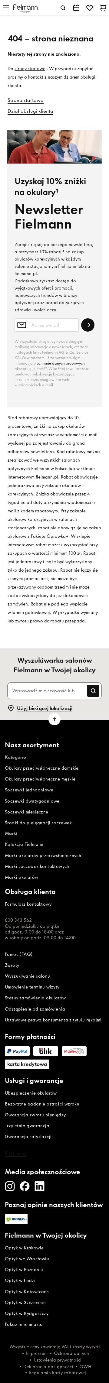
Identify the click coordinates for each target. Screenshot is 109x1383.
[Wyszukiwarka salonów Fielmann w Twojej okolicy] (76, 8)
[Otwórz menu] (6, 8)
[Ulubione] (90, 8)
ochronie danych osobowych (61, 363)
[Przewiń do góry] (54, 719)
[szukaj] (63, 8)
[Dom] (25, 8)
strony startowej (31, 68)
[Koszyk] (103, 8)
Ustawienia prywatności (57, 1360)
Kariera (16, 1153)
